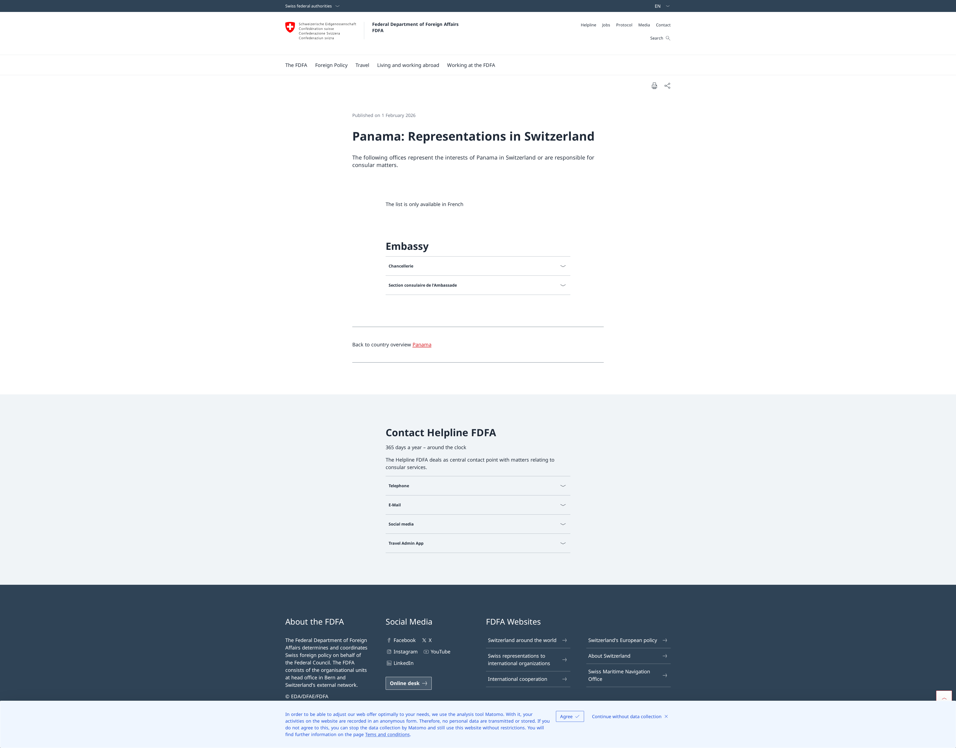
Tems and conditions (387, 734)
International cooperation (517, 679)
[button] (296, 65)
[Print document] (654, 85)
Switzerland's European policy (622, 640)
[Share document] (667, 85)
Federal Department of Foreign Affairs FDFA (416, 27)
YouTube (440, 651)
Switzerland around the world (522, 640)
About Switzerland (609, 655)
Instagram (406, 651)
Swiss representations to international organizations (519, 659)
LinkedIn (404, 663)
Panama (422, 344)
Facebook (405, 640)
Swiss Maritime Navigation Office (619, 675)
